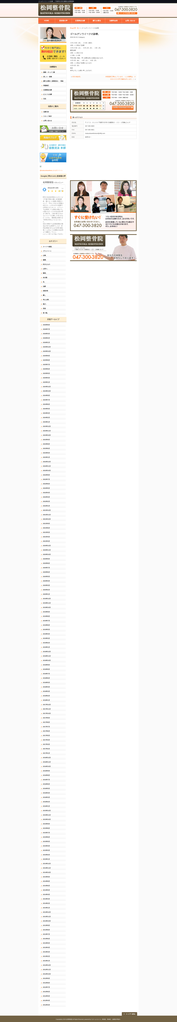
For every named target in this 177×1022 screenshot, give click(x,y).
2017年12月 (47, 704)
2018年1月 (46, 700)
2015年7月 (46, 832)
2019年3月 (46, 638)
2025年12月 (47, 347)
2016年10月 (47, 766)
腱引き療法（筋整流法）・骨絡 (53, 81)
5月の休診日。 (77, 76)
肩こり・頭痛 (47, 76)
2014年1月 (46, 908)
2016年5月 (46, 788)
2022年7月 (46, 479)
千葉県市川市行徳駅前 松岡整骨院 (64, 1)
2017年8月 (46, 722)
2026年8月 (46, 325)
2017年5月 (46, 735)
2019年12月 (47, 598)
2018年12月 (47, 651)
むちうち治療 (47, 94)
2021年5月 (46, 532)
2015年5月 (46, 841)
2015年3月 (46, 850)
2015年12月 (47, 810)
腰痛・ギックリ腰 (49, 72)
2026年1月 (46, 342)
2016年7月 (46, 779)
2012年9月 (46, 978)
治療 (44, 286)
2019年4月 (46, 634)
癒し (44, 295)
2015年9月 (46, 824)
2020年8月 (46, 563)
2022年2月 (46, 501)
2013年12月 (47, 912)
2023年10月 (47, 435)
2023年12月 (47, 426)
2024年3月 (46, 413)
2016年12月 (47, 757)
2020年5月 (46, 576)
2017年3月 (46, 744)
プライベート (47, 251)
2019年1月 (46, 647)
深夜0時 (45, 291)
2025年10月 (47, 351)
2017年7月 (46, 726)
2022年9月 (46, 475)
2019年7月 (46, 620)
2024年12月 (47, 386)
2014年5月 (46, 890)
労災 (44, 99)
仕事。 (45, 255)
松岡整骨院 (69, 1019)
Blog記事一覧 (74, 28)
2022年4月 (46, 492)
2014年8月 (46, 881)
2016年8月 (46, 775)
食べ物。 (46, 313)
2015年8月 (46, 828)
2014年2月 (46, 903)
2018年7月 (46, 673)
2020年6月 (46, 572)
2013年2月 (46, 956)
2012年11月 (47, 969)
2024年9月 (46, 395)
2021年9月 (46, 523)
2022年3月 (46, 497)
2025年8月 (46, 360)
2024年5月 (46, 408)
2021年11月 (47, 514)
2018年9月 (46, 665)
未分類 (45, 277)
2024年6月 (46, 404)
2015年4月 (46, 846)
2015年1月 (46, 859)
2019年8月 (46, 616)
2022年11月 (47, 466)
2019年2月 (46, 643)
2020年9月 (46, 559)
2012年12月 (47, 965)
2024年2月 (46, 417)
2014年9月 (46, 877)
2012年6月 (46, 991)
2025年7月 (46, 364)
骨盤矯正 (46, 85)
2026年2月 (46, 338)
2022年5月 (46, 488)
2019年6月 (46, 625)
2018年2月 (46, 696)
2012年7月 (46, 987)
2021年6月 (46, 528)
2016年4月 (46, 793)
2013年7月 (46, 934)
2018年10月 (47, 660)
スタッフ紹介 (47, 116)
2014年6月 (46, 885)
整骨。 (45, 273)
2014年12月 (47, 863)
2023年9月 (46, 439)
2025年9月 (46, 355)
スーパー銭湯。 (48, 246)
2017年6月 (46, 731)
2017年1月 (46, 753)
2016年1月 (46, 806)
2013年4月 (46, 947)
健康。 (45, 260)
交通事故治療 (47, 90)
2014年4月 (46, 894)
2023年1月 (46, 457)
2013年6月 (46, 938)
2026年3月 (46, 333)
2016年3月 (46, 797)
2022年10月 (47, 470)
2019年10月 (47, 607)
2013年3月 (46, 952)
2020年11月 (47, 550)
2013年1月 (46, 961)
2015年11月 (47, 815)
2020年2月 (46, 590)
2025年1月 (46, 382)
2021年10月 (47, 519)
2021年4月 (46, 537)
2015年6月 (46, 837)
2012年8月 (46, 983)
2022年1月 (46, 506)
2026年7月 (46, 329)
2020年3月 (46, 585)
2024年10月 (47, 391)
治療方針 (46, 112)
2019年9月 (46, 612)
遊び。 (45, 304)
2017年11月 (47, 709)
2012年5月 (46, 996)
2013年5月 (46, 943)
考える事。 (46, 299)
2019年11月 (47, 603)
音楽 (44, 308)
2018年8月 (46, 669)
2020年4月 (46, 581)
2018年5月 (46, 682)
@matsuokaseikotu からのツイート (51, 170)
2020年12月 (47, 545)
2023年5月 (46, 453)
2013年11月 (47, 916)
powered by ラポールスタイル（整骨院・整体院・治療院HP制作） (102, 1019)
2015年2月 (46, 855)
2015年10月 (47, 819)
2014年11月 (47, 868)
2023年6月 (46, 448)
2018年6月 (46, 678)
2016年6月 (46, 784)
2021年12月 (47, 510)
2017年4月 (46, 740)
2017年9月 (46, 718)
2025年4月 (46, 378)
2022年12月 (47, 461)
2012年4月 (46, 1000)
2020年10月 (47, 554)
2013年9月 (46, 925)
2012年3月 (46, 1005)
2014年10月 (47, 872)
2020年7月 (46, 567)
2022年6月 (46, 484)
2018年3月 (46, 691)
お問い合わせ (47, 120)
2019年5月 (46, 629)
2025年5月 (46, 373)
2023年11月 (47, 431)
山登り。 (46, 268)
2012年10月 (47, 974)
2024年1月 (46, 422)
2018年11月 (47, 656)
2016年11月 (47, 762)
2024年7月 (46, 400)
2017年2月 (46, 749)
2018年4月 (46, 687)
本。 (44, 282)
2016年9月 (46, 771)
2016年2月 (46, 802)
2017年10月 (47, 713)
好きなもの (46, 264)
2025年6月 (46, 369)
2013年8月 (46, 930)
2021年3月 (46, 541)
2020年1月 (46, 594)
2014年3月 (46, 899)
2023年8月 (46, 444)
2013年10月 (47, 921)
